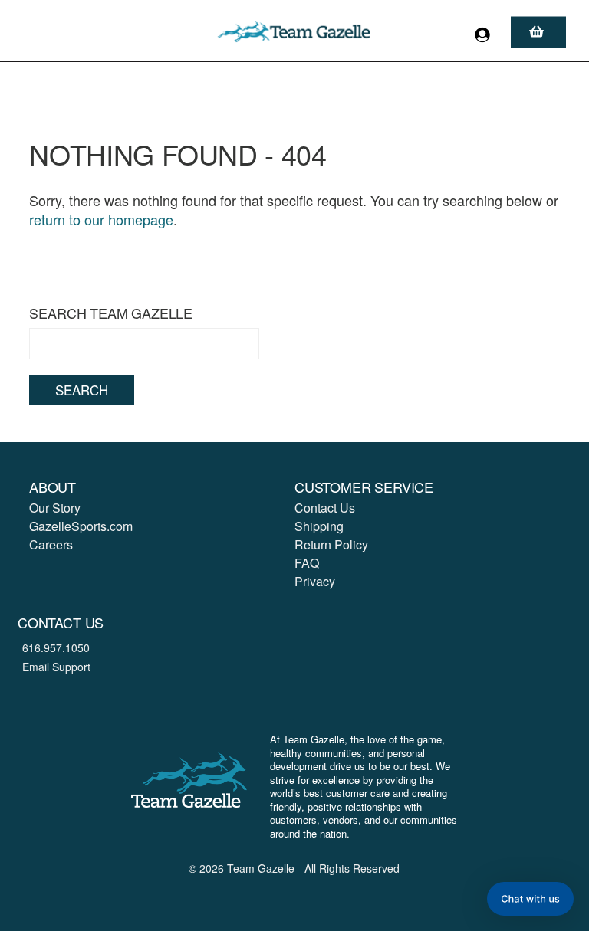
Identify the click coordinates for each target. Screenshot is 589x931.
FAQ (306, 563)
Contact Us (324, 507)
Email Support (56, 666)
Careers (51, 544)
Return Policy (331, 544)
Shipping (319, 526)
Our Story (55, 507)
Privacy (314, 581)
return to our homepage (101, 219)
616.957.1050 (56, 647)
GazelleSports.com (81, 526)
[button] (530, 899)
